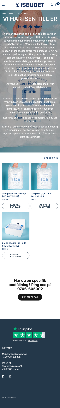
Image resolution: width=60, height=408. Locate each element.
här (20, 117)
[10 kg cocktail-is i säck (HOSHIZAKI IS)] (15, 176)
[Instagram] (12, 376)
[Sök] (52, 5)
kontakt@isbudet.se (17, 354)
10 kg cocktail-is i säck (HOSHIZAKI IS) (14, 195)
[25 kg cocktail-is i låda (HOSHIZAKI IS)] (15, 226)
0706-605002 (13, 357)
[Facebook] (5, 376)
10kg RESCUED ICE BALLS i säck (41, 195)
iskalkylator (26, 83)
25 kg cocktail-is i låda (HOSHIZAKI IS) (14, 244)
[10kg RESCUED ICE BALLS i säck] (44, 176)
